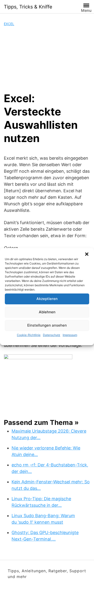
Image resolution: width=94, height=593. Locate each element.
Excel (9, 24)
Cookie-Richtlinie (28, 335)
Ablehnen (47, 312)
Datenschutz (51, 335)
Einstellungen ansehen (47, 325)
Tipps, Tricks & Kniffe (28, 6)
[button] (86, 254)
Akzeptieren (47, 298)
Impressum (70, 335)
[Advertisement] (47, 59)
